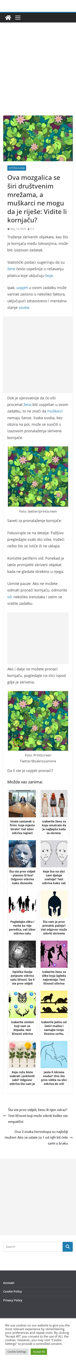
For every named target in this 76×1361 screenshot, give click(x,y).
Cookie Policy (12, 1291)
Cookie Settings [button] (16, 1351)
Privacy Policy (12, 1300)
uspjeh (22, 287)
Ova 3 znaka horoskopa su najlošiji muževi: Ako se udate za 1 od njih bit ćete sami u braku (36, 1137)
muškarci (55, 411)
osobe (24, 307)
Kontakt (8, 1283)
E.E (32, 229)
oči (9, 596)
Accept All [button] (39, 1351)
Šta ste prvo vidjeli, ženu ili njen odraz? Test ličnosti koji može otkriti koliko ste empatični (38, 1116)
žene (11, 268)
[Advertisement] (38, 75)
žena (27, 404)
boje (49, 275)
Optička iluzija (17, 168)
